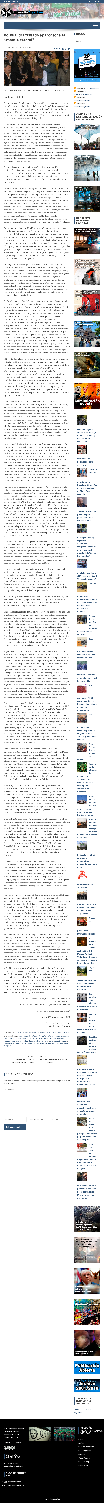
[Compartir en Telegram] (68, 48)
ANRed (81, 1443)
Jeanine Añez (54, 1041)
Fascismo (7, 1041)
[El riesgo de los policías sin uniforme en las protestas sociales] (82, 619)
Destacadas (32, 1032)
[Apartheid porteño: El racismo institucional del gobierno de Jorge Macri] (82, 895)
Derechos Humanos (21, 1032)
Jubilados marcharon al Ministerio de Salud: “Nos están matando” (87, 576)
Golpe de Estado (34, 1041)
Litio (60, 1041)
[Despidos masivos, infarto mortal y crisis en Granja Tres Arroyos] (82, 1040)
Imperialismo (45, 1041)
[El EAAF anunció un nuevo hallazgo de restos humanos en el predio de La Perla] (82, 823)
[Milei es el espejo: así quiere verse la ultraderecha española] (82, 1017)
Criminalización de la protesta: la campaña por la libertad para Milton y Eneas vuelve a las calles (87, 1192)
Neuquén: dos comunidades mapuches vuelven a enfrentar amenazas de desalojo (86, 1108)
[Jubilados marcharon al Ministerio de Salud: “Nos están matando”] (82, 563)
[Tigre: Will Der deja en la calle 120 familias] (82, 747)
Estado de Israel (27, 1038)
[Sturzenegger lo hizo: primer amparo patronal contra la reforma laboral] (82, 502)
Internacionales (51, 1032)
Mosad (65, 1041)
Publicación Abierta (62, 1032)
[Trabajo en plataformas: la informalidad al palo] (82, 921)
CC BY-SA (17, 1442)
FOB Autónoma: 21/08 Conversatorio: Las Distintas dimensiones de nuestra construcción (87, 697)
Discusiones (41, 1032)
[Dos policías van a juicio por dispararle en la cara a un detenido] (82, 997)
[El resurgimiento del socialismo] (82, 875)
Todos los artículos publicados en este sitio (14, 1464)
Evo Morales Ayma (50, 1038)
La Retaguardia (84, 1450)
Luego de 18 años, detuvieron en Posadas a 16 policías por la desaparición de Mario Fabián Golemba (87, 481)
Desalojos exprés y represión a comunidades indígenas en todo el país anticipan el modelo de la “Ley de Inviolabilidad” (86, 547)
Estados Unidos (38, 1038)
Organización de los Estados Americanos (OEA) (19, 1043)
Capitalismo (65, 1036)
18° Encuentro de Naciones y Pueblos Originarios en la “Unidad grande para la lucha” (86, 727)
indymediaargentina (82, 100)
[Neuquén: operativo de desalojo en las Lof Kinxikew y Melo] (82, 665)
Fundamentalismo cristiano (20, 1041)
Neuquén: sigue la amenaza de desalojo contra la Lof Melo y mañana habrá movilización (86, 435)
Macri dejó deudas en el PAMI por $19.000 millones (53, 1059)
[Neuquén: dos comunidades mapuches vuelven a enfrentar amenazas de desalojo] (82, 1092)
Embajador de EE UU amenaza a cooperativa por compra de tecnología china (87, 861)
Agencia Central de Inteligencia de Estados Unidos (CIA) (36, 1036)
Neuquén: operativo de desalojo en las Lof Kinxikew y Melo (87, 678)
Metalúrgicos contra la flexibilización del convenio (23, 1059)
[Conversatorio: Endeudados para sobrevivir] (82, 449)
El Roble (81, 1454)
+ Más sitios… (84, 1465)
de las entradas (12, 1482)
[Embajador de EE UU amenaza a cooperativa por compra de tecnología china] (82, 845)
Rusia (57, 1043)
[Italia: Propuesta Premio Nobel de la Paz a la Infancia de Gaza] (82, 642)
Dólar (19, 1038)
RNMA (81, 1439)
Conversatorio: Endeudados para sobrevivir (85, 462)
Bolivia (58, 1036)
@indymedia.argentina (83, 94)
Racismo (52, 1043)
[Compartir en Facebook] (54, 48)
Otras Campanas (85, 1458)
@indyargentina (92, 88)
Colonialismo (12, 1038)
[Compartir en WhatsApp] (65, 48)
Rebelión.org (83, 1462)
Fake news (60, 1038)
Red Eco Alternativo (86, 1447)
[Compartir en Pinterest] (59, 48)
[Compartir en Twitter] (56, 48)
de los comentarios (14, 1485)
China (5, 1038)
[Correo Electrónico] (62, 48)
